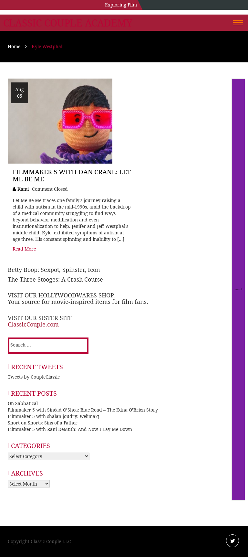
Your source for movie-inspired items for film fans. (78, 301)
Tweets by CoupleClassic (34, 377)
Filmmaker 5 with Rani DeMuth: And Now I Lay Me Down (70, 429)
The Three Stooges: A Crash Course (55, 279)
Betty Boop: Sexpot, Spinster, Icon (54, 269)
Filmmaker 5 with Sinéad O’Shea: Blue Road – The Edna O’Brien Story (83, 410)
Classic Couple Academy (67, 23)
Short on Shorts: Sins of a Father (43, 423)
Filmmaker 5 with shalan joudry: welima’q (53, 416)
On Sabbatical (23, 403)
